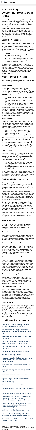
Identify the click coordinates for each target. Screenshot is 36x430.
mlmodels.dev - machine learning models (15, 351)
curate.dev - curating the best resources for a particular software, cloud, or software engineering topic (17, 359)
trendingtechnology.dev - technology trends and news (17, 370)
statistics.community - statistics (12, 355)
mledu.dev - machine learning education (15, 375)
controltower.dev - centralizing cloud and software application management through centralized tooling (16, 379)
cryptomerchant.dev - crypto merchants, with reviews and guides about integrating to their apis (16, 331)
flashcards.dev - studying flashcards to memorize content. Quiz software (18, 419)
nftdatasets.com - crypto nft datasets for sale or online (17, 365)
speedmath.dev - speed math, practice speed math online (17, 337)
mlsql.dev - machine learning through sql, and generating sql (17, 347)
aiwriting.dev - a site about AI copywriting (15, 410)
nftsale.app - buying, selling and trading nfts (16, 393)
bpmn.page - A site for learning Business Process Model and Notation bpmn (15, 325)
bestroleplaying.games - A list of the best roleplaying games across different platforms (16, 414)
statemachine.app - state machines (13, 385)
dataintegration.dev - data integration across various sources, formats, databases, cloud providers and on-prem (16, 405)
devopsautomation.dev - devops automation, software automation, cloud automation (16, 342)
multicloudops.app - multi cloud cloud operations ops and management (18, 389)
